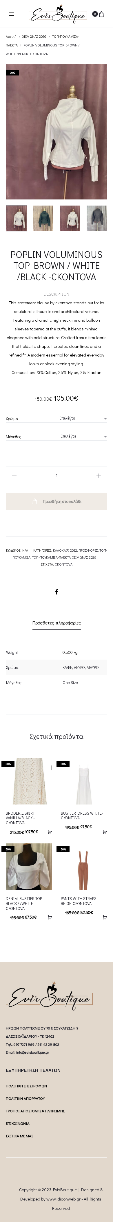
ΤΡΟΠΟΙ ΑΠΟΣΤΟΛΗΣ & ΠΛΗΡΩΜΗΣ (35, 1110)
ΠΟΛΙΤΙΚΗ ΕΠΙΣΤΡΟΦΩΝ (26, 1085)
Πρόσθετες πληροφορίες (56, 623)
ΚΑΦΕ (67, 667)
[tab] (56, 623)
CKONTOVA (63, 564)
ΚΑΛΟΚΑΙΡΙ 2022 (65, 550)
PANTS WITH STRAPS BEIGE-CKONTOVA (78, 901)
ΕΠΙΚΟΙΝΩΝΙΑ (18, 1123)
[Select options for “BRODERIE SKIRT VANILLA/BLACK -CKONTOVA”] (47, 831)
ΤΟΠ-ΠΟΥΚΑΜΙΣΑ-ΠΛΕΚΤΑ (51, 557)
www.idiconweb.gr (63, 1199)
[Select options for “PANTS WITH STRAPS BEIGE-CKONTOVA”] (103, 917)
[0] (101, 14)
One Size (70, 682)
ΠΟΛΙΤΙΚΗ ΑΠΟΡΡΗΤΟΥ (25, 1098)
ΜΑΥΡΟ (93, 667)
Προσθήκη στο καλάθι (61, 501)
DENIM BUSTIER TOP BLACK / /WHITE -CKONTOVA (24, 903)
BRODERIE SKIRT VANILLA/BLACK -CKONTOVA (20, 818)
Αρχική (11, 36)
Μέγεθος (13, 436)
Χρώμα (12, 418)
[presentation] (9, 781)
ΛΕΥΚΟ (79, 667)
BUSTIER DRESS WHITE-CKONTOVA (82, 815)
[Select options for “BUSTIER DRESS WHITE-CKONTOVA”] (103, 831)
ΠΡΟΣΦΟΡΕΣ (88, 550)
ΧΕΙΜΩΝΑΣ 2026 (34, 36)
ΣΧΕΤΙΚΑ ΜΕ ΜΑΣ (19, 1135)
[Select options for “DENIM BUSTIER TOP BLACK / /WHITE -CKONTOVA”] (47, 917)
